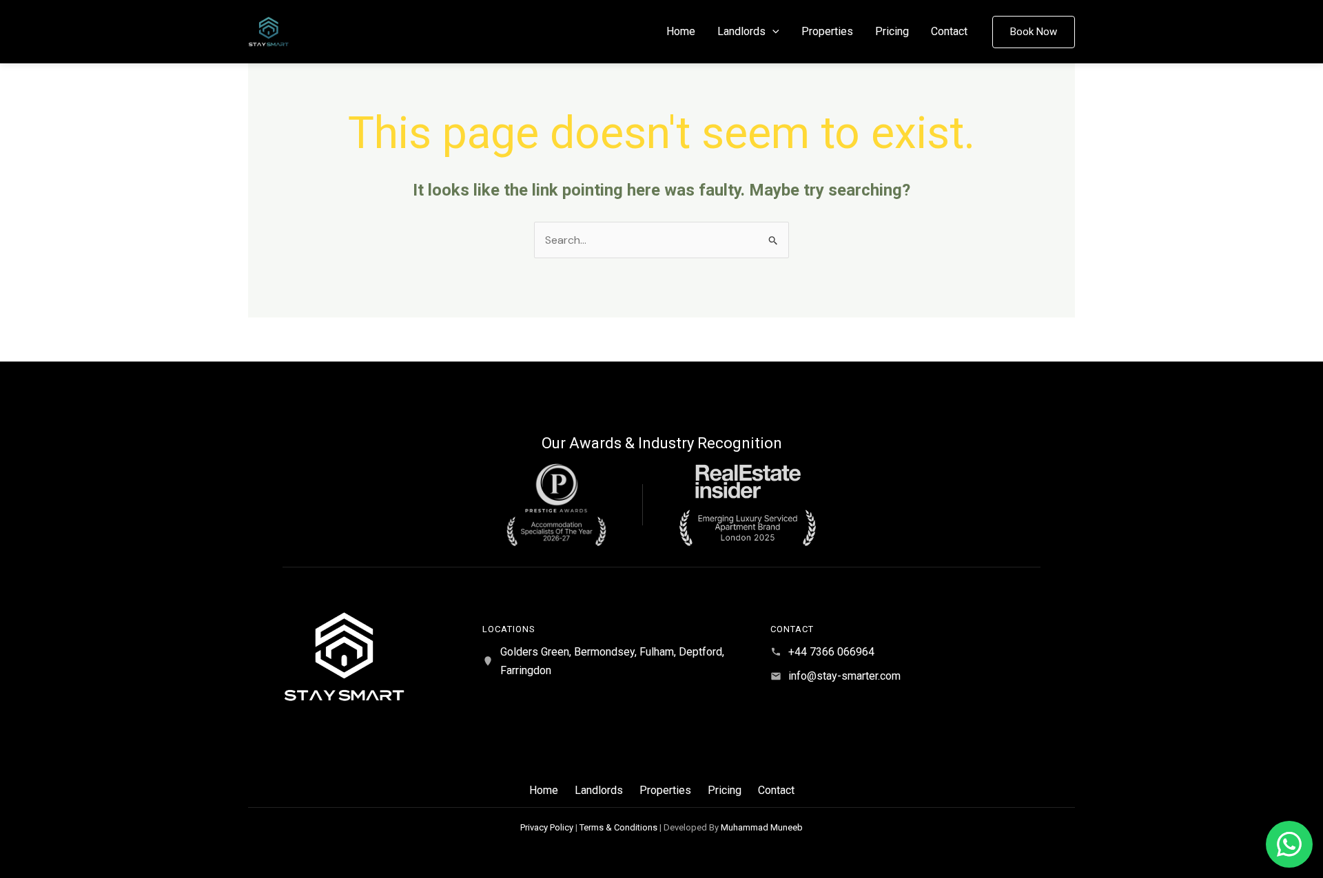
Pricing (892, 31)
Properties (827, 31)
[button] (772, 31)
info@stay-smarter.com (844, 675)
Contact (949, 31)
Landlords (741, 31)
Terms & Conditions (618, 827)
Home (680, 31)
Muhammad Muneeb (762, 827)
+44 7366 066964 (831, 651)
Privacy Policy (546, 827)
